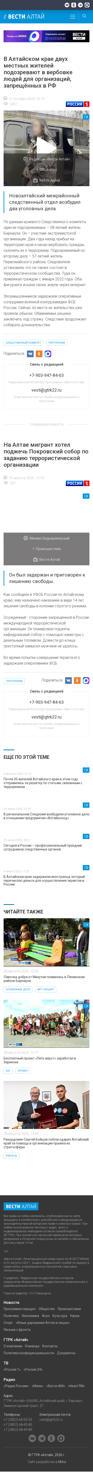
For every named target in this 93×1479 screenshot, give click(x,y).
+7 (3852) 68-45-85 (18, 1425)
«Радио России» (16, 1386)
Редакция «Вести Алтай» (49, 159)
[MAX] (87, 5)
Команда (32, 1346)
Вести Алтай (49, 180)
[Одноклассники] (73, 5)
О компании (13, 1346)
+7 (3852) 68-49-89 (18, 1430)
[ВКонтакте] (67, 5)
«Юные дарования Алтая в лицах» (43, 1323)
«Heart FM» (76, 1386)
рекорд (11, 1155)
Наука (74, 1316)
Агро (46, 1316)
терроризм (56, 342)
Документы (66, 1353)
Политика (11, 1316)
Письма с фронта (17, 1330)
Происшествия (48, 549)
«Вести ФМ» (55, 1386)
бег (8, 1070)
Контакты (49, 1346)
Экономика (30, 1316)
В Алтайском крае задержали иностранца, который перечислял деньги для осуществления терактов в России (44, 880)
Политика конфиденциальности (29, 1353)
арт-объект (45, 989)
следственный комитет (23, 342)
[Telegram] (80, 5)
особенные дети (18, 989)
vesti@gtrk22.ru (51, 1419)
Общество (48, 170)
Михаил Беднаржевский (49, 538)
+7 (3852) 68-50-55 (18, 1419)
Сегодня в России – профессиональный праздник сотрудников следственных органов (43, 847)
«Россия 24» (33, 1369)
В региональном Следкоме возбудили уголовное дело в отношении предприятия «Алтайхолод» (46, 816)
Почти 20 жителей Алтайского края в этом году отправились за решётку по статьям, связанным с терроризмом (43, 783)
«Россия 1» (12, 1369)
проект (23, 1070)
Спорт (8, 1323)
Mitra (62, 1462)
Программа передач (20, 1309)
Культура (59, 1316)
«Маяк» (37, 1386)
